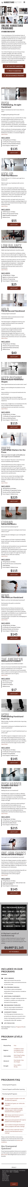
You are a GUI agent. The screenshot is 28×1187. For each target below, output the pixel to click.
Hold (15, 1055)
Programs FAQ (20, 1027)
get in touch (4, 1154)
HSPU (19, 1065)
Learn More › (4, 134)
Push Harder (17, 1060)
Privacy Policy (11, 1171)
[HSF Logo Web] (11, 1)
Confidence (17, 1048)
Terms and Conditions (16, 1171)
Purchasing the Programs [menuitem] (9, 1094)
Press (15, 1065)
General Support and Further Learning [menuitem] (13, 1089)
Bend (20, 1057)
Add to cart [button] (14, 153)
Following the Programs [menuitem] (9, 1085)
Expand (16, 1057)
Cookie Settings (22, 1170)
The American (19, 1052)
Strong (15, 1066)
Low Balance (17, 1050)
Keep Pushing (20, 1055)
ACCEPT (14, 1184)
